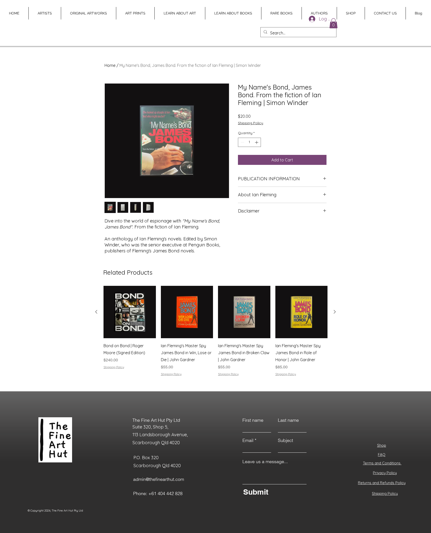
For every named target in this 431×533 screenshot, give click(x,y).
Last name (288, 420)
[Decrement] (242, 142)
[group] (215, 334)
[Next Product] (335, 312)
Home (110, 65)
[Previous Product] (96, 312)
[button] (333, 23)
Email (247, 440)
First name (252, 420)
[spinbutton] (249, 142)
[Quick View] (130, 312)
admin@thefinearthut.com (158, 479)
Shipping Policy (250, 123)
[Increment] (257, 142)
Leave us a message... (265, 461)
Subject (285, 440)
